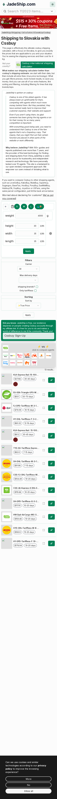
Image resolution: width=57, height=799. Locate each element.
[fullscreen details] (43, 380)
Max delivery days (28, 275)
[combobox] (28, 269)
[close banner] (2, 22)
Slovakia (38, 32)
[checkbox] (37, 287)
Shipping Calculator (22, 32)
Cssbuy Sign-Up (15, 335)
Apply (28, 251)
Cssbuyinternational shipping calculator (37, 65)
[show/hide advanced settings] (50, 233)
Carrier (28, 264)
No (28, 785)
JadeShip (6, 32)
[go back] (5, 206)
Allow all (28, 791)
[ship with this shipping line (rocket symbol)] (51, 380)
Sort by (28, 301)
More (28, 779)
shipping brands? (26, 287)
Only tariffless (26, 291)
